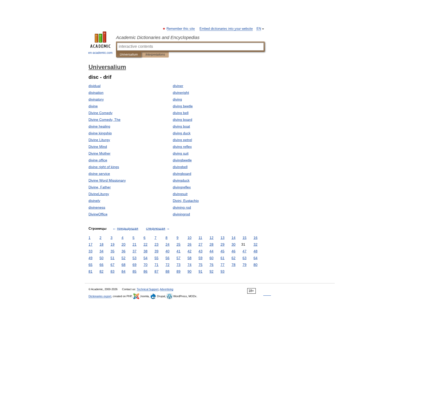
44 (212, 251)
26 (190, 244)
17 (90, 244)
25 (178, 244)
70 (146, 265)
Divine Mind (97, 147)
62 (234, 258)
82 (102, 271)
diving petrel (182, 140)
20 (124, 244)
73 (178, 265)
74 (190, 265)
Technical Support (147, 289)
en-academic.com (100, 53)
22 (146, 244)
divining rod (182, 207)
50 (102, 258)
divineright (181, 93)
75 (200, 265)
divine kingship (100, 133)
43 (200, 251)
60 (212, 258)
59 (200, 258)
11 (200, 238)
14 (234, 238)
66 (102, 265)
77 (222, 265)
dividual (94, 86)
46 (234, 251)
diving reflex (182, 147)
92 (212, 271)
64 (256, 258)
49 (90, 258)
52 (124, 258)
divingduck (181, 180)
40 (168, 251)
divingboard (182, 174)
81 (90, 271)
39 (156, 251)
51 (112, 258)
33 (90, 251)
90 (190, 271)
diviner (178, 86)
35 (112, 251)
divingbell (180, 167)
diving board (182, 120)
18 (102, 244)
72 (168, 265)
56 (168, 258)
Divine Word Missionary (107, 180)
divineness (96, 207)
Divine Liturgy (99, 140)
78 (234, 265)
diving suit (180, 153)
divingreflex (182, 187)
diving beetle (183, 106)
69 (134, 265)
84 (124, 271)
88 (168, 271)
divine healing (99, 126)
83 (112, 271)
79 (244, 265)
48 (256, 251)
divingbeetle (182, 160)
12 (212, 238)
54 (146, 258)
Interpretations (155, 54)
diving (177, 99)
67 (112, 265)
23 (156, 244)
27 (200, 244)
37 (134, 251)
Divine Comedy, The (104, 120)
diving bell (180, 113)
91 (200, 271)
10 (190, 238)
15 (244, 238)
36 (124, 251)
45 (222, 251)
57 (178, 258)
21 (134, 244)
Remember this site (181, 29)
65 (90, 265)
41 (178, 251)
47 (244, 251)
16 (256, 238)
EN (258, 29)
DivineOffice (98, 214)
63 (244, 258)
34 (102, 251)
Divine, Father (99, 187)
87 (156, 271)
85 (134, 271)
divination (96, 93)
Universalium (129, 54)
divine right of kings (103, 167)
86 (146, 271)
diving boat (181, 126)
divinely (94, 201)
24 (168, 244)
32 (256, 244)
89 (178, 271)
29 (222, 244)
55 (156, 258)
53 (134, 258)
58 (190, 258)
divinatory (96, 99)
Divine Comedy (100, 113)
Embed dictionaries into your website (226, 29)
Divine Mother (99, 153)
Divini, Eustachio (186, 201)
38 (146, 251)
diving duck (181, 133)
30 (234, 244)
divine (93, 106)
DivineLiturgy (98, 194)
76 (212, 265)
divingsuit (180, 194)
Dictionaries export (99, 296)
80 (256, 265)
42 (190, 251)
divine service (99, 174)
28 (212, 244)
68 (124, 265)
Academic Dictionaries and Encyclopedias (158, 37)
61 (222, 258)
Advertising (166, 289)
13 (222, 238)
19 (112, 244)
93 (222, 271)
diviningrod (181, 214)
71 (156, 265)
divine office (97, 160)
